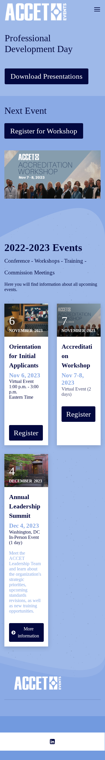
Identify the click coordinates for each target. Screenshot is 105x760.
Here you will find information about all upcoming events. (50, 287)
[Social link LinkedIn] (52, 741)
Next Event (25, 110)
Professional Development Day (39, 43)
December (20, 481)
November (21, 331)
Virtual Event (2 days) (76, 384)
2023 (38, 331)
